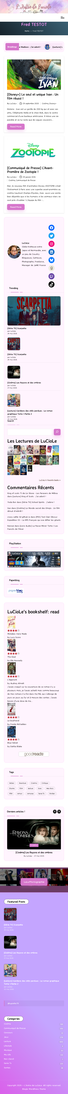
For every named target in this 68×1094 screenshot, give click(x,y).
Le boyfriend (13, 720)
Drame (12, 788)
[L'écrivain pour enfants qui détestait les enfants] (55, 450)
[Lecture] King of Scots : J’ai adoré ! (29, 496)
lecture (30, 788)
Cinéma (45, 103)
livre (39, 788)
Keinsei (10, 526)
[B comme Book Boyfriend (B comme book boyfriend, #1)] (17, 460)
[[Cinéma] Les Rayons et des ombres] (14, 372)
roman (19, 793)
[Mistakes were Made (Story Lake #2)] (11, 622)
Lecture (37, 845)
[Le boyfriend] (11, 709)
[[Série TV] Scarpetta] (34, 310)
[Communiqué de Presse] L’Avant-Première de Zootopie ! (30, 170)
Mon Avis (50, 788)
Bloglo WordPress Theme (34, 1092)
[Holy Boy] (23, 450)
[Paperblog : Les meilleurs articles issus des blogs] (15, 591)
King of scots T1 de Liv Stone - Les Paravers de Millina (32, 493)
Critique (45, 783)
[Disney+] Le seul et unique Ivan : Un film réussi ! (32, 96)
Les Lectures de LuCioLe (32, 441)
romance (30, 793)
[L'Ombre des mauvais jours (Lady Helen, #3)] (55, 459)
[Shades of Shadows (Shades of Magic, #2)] (17, 470)
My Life (7, 1057)
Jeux (6, 1040)
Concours (8, 1035)
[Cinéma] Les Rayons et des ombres (24, 382)
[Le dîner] (10, 450)
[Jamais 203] (30, 449)
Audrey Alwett (17, 683)
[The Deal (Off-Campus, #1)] (11, 645)
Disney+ (52, 103)
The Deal (11, 657)
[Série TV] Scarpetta (16, 328)
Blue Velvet (12, 742)
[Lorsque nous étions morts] (30, 468)
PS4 (10, 793)
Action (11, 783)
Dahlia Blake (16, 746)
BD (29, 845)
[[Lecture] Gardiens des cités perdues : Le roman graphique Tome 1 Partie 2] (14, 400)
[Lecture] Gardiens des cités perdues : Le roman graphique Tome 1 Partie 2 (29, 412)
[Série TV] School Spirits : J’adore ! (38, 502)
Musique (8, 1053)
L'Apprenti (12, 679)
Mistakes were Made (17, 634)
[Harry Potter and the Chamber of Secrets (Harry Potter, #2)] (30, 459)
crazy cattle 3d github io (18, 517)
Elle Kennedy (16, 660)
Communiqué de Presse (25, 180)
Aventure (22, 783)
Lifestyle (8, 1048)
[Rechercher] (57, 432)
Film (21, 788)
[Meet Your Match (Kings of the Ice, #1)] (17, 450)
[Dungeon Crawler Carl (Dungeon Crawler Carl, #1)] (43, 450)
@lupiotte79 (13, 1006)
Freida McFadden (18, 724)
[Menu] (62, 17)
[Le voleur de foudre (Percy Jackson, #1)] (43, 460)
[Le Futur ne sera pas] (49, 449)
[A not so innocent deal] (36, 450)
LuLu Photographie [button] (34, 884)
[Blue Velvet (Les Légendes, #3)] (11, 731)
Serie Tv (41, 793)
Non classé (9, 1062)
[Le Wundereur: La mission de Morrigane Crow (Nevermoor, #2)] (10, 470)
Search (10, 421)
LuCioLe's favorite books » (50, 480)
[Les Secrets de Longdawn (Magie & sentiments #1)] (10, 460)
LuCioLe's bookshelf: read (33, 611)
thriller (52, 793)
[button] (55, 811)
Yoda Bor (11, 502)
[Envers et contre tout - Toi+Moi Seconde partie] (23, 460)
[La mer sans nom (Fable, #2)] (36, 459)
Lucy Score (15, 637)
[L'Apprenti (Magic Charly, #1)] (11, 668)
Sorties (7, 1070)
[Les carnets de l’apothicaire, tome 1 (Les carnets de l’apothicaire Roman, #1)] (49, 460)
